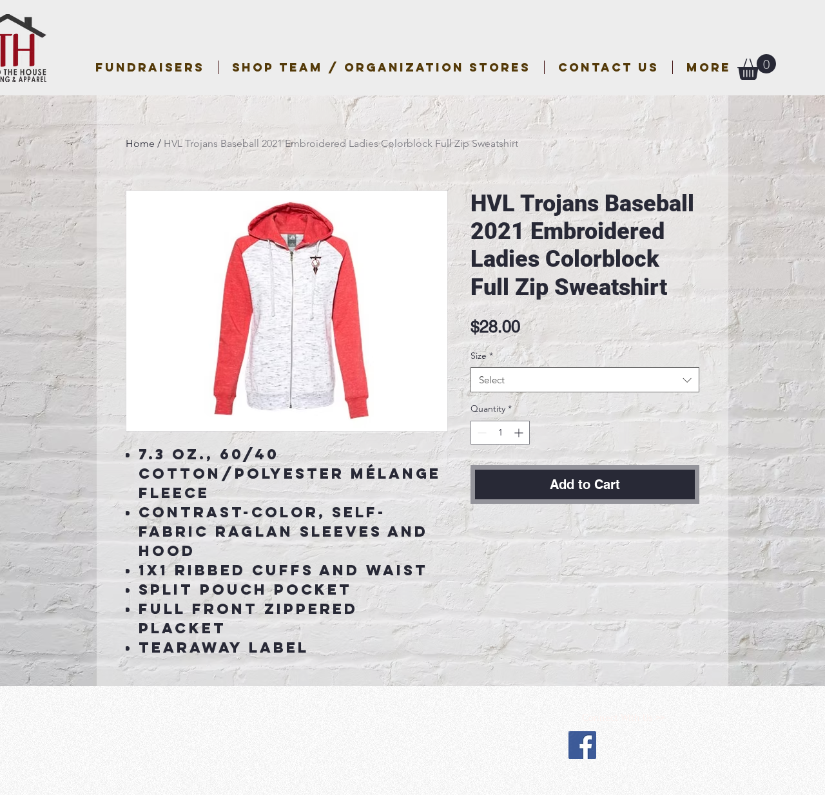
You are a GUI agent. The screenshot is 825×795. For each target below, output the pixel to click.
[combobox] (585, 379)
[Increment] (520, 432)
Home (140, 143)
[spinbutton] (500, 432)
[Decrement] (480, 432)
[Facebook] (582, 745)
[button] (381, 67)
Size (482, 355)
